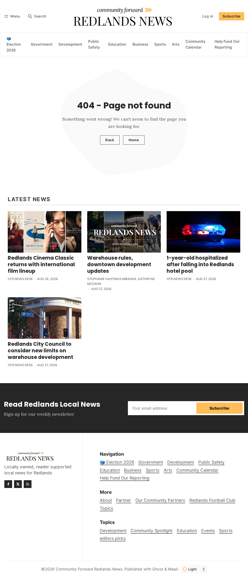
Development (113, 530)
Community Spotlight (151, 530)
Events (208, 530)
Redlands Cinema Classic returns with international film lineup (41, 264)
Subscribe (231, 16)
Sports (225, 530)
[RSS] (27, 484)
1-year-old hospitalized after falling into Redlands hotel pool (200, 264)
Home (134, 140)
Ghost (157, 569)
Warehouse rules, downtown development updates (119, 264)
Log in (207, 16)
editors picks (113, 538)
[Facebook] (8, 484)
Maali (173, 569)
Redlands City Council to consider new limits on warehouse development (40, 350)
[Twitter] (18, 484)
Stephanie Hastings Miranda (111, 279)
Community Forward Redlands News (89, 569)
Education (187, 530)
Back (109, 140)
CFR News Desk (20, 279)
